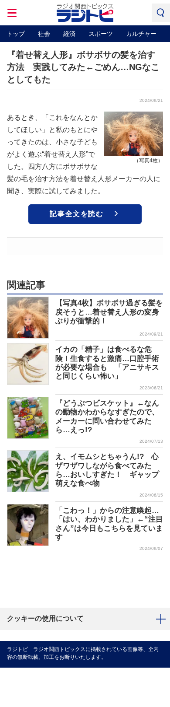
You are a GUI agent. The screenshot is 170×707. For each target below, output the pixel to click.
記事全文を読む (76, 213)
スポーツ (100, 33)
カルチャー (141, 33)
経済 (69, 33)
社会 (44, 33)
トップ (16, 33)
